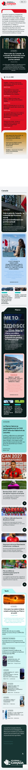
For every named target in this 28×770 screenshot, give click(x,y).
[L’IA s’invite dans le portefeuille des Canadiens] (22, 701)
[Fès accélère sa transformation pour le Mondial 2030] (14, 564)
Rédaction (6, 450)
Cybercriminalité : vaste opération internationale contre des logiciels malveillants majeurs (11, 674)
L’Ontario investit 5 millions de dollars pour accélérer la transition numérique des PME (13, 651)
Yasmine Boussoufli (8, 224)
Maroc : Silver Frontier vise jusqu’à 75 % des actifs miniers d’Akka (13, 100)
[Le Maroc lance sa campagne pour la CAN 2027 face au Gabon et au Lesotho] (14, 466)
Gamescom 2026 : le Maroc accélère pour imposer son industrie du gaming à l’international (12, 124)
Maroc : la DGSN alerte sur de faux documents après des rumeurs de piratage (14, 107)
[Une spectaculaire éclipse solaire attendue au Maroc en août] (14, 599)
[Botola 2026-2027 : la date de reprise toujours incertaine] (14, 484)
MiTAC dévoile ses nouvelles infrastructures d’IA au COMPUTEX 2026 (13, 632)
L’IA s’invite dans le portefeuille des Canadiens (9, 701)
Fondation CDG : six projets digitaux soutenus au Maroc (14, 660)
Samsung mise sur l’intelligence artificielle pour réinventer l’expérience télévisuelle (15, 688)
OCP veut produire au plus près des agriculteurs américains (14, 144)
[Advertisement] (14, 173)
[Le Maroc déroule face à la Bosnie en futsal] (14, 511)
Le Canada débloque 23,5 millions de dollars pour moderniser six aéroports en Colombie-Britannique (14, 115)
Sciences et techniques (9, 638)
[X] (22, 753)
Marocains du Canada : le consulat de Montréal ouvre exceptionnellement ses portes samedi (14, 56)
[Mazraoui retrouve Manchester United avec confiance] (14, 537)
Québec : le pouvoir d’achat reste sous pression (14, 150)
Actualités (13, 50)
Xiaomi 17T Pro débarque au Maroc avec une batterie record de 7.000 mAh (15, 714)
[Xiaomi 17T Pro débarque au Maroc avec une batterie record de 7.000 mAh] (5, 714)
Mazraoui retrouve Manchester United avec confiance (14, 545)
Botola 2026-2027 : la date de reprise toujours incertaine (13, 492)
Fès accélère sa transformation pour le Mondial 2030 (11, 572)
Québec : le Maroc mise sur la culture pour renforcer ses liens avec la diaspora (13, 84)
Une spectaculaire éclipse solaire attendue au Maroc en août (14, 611)
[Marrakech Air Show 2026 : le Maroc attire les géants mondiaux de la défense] (8, 401)
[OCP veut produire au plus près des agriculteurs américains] (19, 401)
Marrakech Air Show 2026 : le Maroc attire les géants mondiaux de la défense (14, 137)
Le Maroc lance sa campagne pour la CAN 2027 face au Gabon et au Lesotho (14, 429)
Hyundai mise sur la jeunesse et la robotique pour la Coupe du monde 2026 (13, 642)
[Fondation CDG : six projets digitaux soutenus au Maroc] (5, 661)
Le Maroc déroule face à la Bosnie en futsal (12, 519)
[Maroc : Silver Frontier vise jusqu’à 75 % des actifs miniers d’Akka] (14, 364)
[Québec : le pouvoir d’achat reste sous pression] (21, 289)
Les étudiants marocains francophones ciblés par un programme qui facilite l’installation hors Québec (12, 92)
